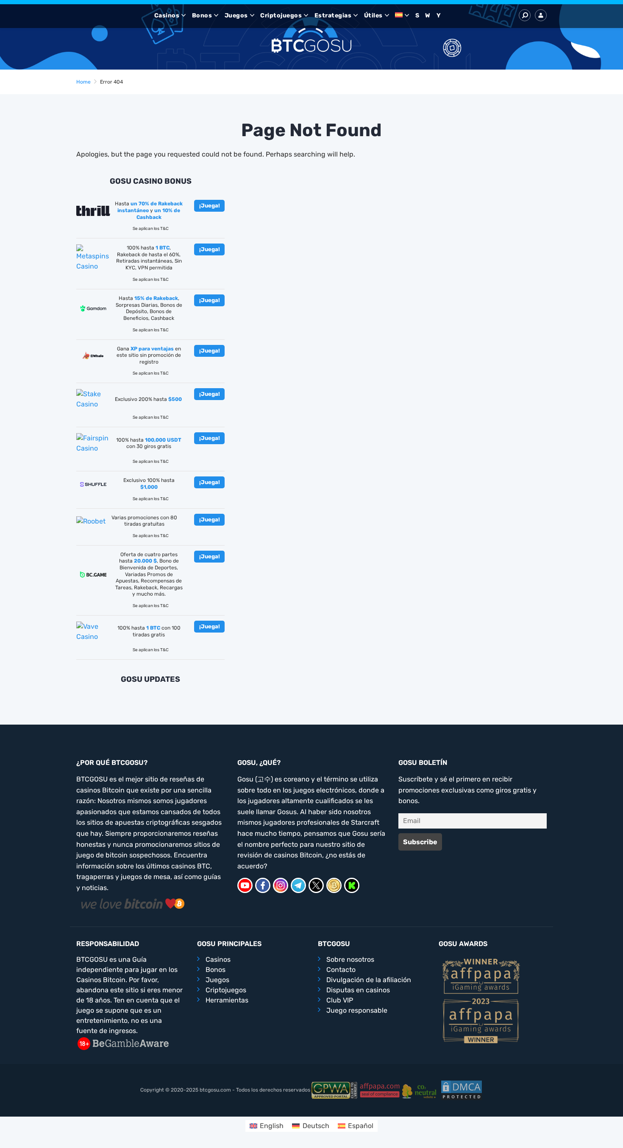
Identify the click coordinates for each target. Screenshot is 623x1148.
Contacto (341, 970)
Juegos (236, 15)
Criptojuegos (281, 15)
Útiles (373, 15)
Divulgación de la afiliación (368, 980)
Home (83, 82)
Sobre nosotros (350, 959)
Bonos (202, 15)
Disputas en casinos (358, 990)
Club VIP (339, 1000)
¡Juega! (209, 205)
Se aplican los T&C (151, 228)
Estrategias (333, 15)
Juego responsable (356, 1010)
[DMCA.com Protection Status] (461, 1090)
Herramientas (227, 1000)
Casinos (167, 15)
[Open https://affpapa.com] (481, 976)
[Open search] (525, 15)
